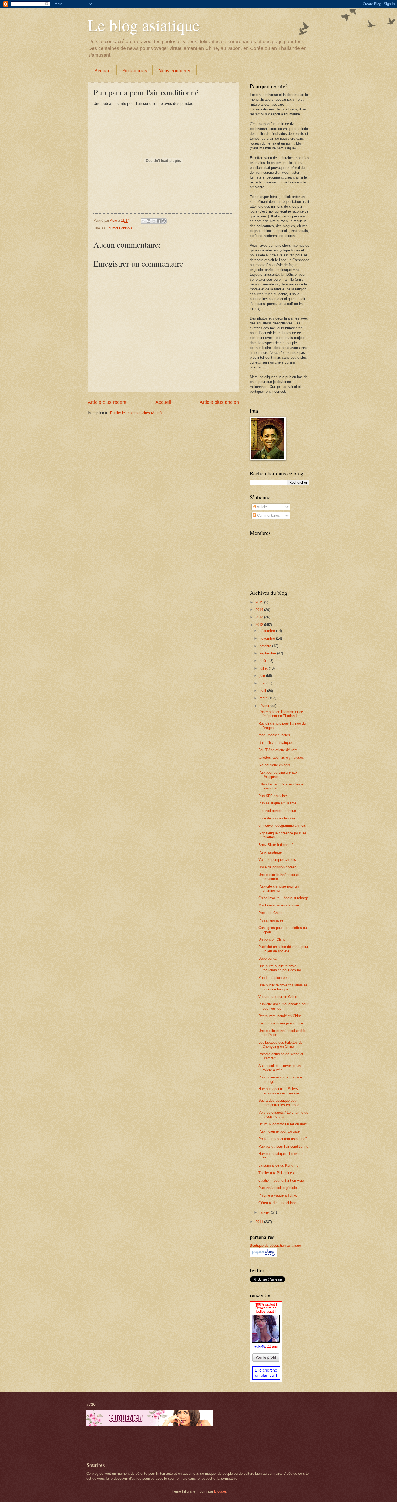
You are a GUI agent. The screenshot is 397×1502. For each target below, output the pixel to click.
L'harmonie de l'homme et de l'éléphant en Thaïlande (280, 714)
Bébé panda (267, 958)
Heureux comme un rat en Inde (282, 1124)
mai (263, 683)
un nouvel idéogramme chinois (282, 826)
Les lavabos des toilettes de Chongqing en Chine (280, 1044)
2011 (259, 1222)
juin (263, 676)
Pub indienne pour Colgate (279, 1131)
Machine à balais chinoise (278, 905)
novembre (268, 638)
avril (263, 691)
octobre (266, 646)
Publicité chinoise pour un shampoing (278, 888)
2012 (259, 625)
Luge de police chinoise (276, 818)
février (265, 706)
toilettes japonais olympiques (281, 757)
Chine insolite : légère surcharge (283, 898)
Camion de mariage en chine (280, 1023)
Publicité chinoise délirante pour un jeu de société (283, 949)
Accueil (102, 70)
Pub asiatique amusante (277, 803)
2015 (259, 602)
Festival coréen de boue (277, 811)
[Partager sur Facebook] (159, 221)
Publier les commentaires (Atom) (136, 413)
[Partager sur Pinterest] (164, 221)
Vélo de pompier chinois (277, 860)
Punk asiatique (270, 852)
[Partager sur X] (153, 221)
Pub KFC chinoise (272, 796)
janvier (265, 1212)
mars (264, 698)
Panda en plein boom (274, 978)
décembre (268, 631)
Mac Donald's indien (274, 735)
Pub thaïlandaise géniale (277, 1188)
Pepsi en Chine (270, 913)
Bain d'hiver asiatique (275, 743)
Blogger (220, 1491)
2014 (259, 610)
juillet (264, 668)
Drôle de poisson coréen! (277, 867)
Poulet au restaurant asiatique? (282, 1139)
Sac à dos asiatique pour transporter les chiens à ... (281, 1102)
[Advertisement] (149, 1444)
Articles (262, 507)
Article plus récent (107, 402)
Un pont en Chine (271, 940)
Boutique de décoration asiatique (275, 1246)
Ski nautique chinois (274, 765)
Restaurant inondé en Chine (280, 1016)
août (263, 661)
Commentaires (268, 515)
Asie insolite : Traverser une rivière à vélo (280, 1068)
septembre (268, 653)
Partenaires (134, 70)
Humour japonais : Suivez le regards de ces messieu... (280, 1091)
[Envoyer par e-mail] (143, 221)
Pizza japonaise (270, 920)
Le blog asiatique (144, 25)
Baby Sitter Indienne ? (275, 845)
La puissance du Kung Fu (278, 1165)
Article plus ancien (219, 402)
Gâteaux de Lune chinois (277, 1203)
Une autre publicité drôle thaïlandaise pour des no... (281, 968)
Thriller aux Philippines (276, 1173)
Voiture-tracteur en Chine (277, 997)
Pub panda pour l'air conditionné (283, 1146)
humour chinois (120, 228)
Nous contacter (174, 70)
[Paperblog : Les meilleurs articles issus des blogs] (263, 1256)
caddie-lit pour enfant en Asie (281, 1180)
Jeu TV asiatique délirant (277, 750)
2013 (259, 617)
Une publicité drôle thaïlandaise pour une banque (282, 987)
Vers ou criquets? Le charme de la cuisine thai (283, 1114)
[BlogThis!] (148, 221)
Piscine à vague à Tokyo (277, 1195)
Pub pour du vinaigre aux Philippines (277, 774)
